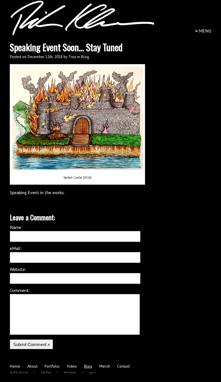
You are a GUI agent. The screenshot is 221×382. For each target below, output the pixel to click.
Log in (92, 372)
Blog (85, 56)
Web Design (70, 372)
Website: (18, 269)
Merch (104, 366)
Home (15, 366)
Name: (16, 227)
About (32, 366)
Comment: (20, 290)
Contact (123, 366)
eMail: (16, 248)
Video (72, 366)
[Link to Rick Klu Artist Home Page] (82, 34)
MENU (203, 31)
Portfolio (52, 366)
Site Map (46, 372)
